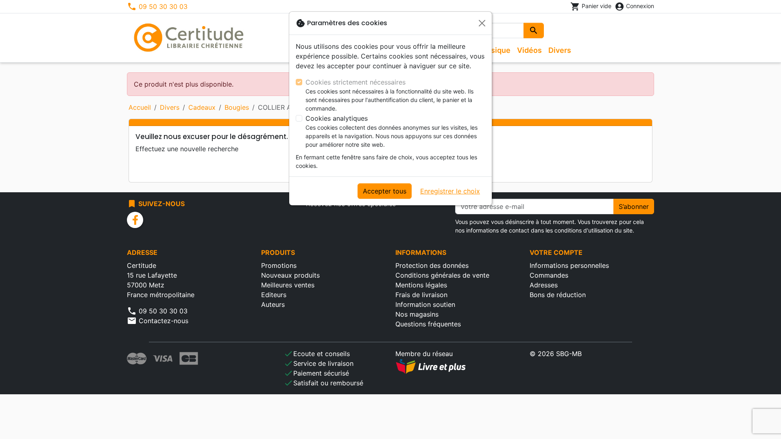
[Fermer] (482, 23)
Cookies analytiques (336, 118)
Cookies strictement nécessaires (355, 82)
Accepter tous (384, 191)
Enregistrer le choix (450, 191)
